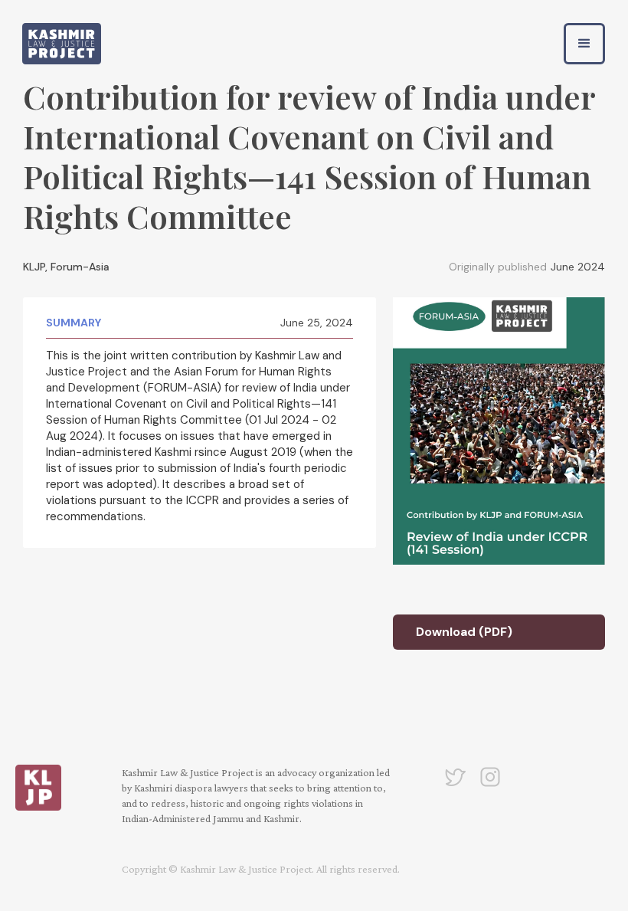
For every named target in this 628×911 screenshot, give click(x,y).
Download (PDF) (464, 632)
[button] (584, 43)
